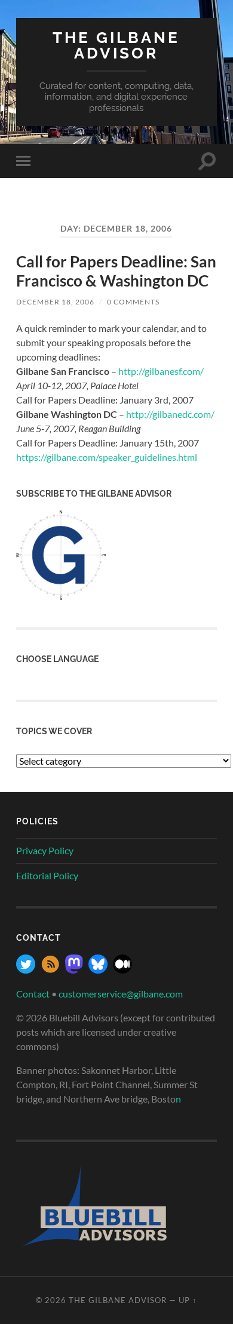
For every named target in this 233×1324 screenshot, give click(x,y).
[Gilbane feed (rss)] (50, 969)
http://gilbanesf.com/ (161, 371)
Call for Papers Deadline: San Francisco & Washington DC (116, 271)
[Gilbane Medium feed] (122, 969)
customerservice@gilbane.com (121, 993)
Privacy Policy (44, 850)
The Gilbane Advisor (116, 45)
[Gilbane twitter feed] (25, 969)
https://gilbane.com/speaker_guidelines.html (106, 457)
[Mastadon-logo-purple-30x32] (74, 969)
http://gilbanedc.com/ (170, 414)
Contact (33, 993)
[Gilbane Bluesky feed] (98, 969)
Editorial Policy (47, 875)
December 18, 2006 (55, 301)
